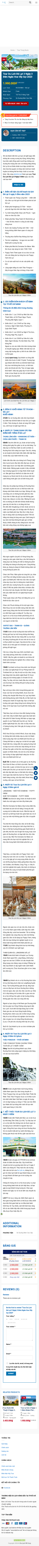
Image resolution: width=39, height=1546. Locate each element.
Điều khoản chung (7, 1470)
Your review (10, 1327)
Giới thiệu (5, 1444)
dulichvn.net (18, 174)
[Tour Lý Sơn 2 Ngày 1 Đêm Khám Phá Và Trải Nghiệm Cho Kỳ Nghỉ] (28, 1400)
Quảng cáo (5, 1451)
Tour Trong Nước (23, 50)
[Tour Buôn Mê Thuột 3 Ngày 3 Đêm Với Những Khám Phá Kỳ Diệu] (10, 1400)
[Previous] (3, 1412)
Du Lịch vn (20, 1170)
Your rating (10, 1316)
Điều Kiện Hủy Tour (8, 1473)
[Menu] (36, 2)
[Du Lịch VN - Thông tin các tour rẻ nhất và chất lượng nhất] (4, 2)
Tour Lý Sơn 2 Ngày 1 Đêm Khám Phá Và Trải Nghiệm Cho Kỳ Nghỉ (28, 1409)
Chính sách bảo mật (8, 1466)
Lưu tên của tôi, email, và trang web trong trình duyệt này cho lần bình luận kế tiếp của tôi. (19, 1366)
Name (8, 1344)
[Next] (36, 1412)
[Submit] (30, 2)
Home (12, 50)
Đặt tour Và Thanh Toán (9, 1477)
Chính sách (5, 1447)
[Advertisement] (19, 26)
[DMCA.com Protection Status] (20, 1540)
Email (8, 1354)
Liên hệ (4, 1455)
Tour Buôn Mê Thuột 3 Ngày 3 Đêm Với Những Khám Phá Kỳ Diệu (9, 1409)
